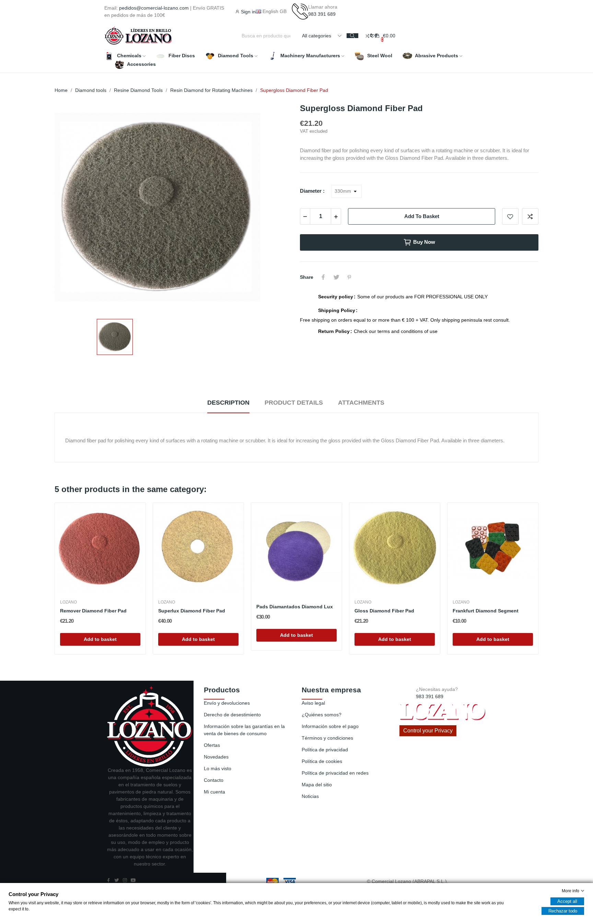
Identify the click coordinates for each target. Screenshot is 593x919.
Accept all (567, 901)
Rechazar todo (562, 911)
